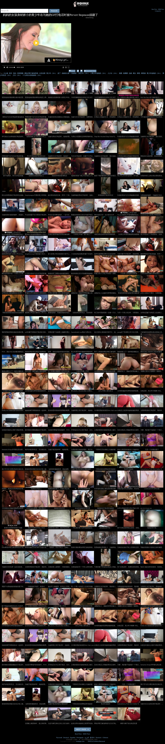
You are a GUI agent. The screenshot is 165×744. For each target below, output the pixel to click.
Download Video (91, 71)
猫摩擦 (125, 73)
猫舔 (120, 73)
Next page (81, 729)
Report (73, 71)
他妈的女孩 (65, 73)
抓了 (59, 73)
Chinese (105, 737)
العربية (87, 737)
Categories (158, 11)
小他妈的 (73, 73)
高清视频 (20, 73)
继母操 (143, 73)
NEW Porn (161, 9)
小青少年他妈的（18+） (98, 73)
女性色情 (42, 73)
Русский (59, 737)
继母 (138, 73)
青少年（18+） (51, 73)
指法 (14, 73)
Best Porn (154, 9)
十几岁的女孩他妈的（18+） (32, 75)
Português (79, 737)
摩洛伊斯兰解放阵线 (31, 73)
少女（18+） (17, 75)
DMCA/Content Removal (96, 741)
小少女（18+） (113, 73)
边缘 (130, 73)
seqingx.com (80, 741)
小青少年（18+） (83, 73)
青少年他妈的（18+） (154, 73)
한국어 (92, 737)
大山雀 (5, 73)
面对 (10, 73)
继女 (134, 73)
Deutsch (66, 737)
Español (72, 737)
